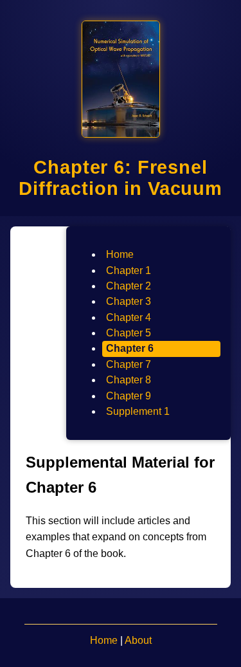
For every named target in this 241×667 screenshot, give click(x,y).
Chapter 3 (128, 301)
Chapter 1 (128, 270)
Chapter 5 (128, 332)
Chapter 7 (128, 364)
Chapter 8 (128, 379)
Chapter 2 (128, 285)
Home (120, 254)
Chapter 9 (128, 395)
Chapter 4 (128, 317)
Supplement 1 (138, 411)
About (138, 640)
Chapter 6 (130, 348)
